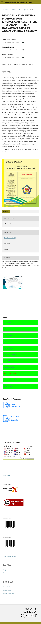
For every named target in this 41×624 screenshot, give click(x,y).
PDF (6, 211)
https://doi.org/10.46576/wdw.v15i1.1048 (20, 65)
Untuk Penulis (7, 590)
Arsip (13, 9)
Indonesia (6, 573)
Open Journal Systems (9, 556)
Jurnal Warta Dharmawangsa (18, 2)
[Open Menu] (2, 2)
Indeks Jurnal (8, 386)
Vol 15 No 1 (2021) (22, 9)
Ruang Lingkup (8, 335)
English (5, 570)
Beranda (5, 9)
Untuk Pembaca (7, 587)
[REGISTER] (15, 505)
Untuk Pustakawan (8, 593)
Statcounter (6, 475)
